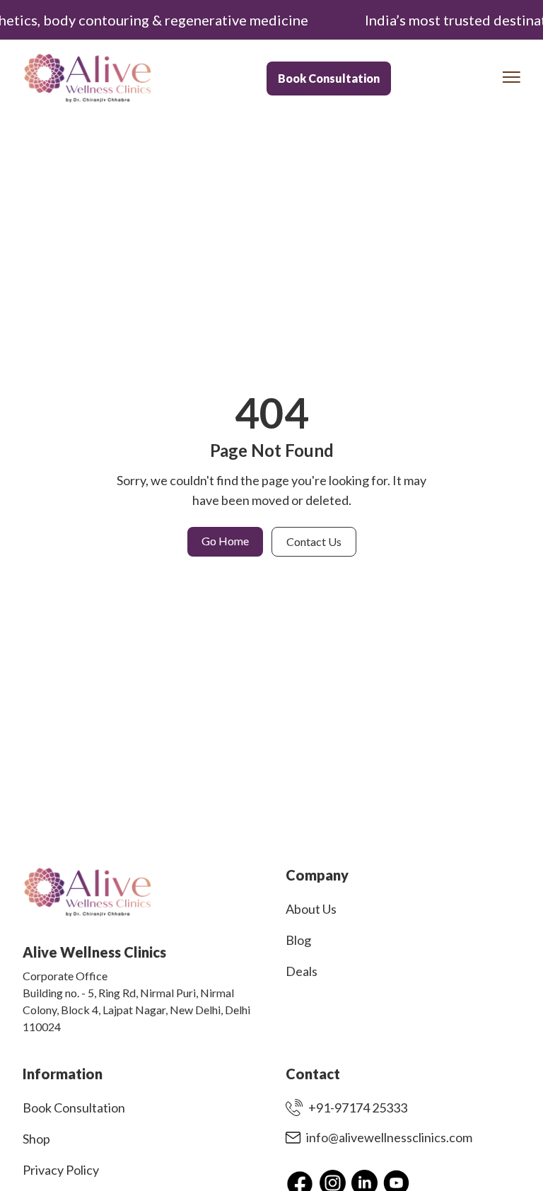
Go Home (225, 540)
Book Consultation (329, 78)
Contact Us (313, 541)
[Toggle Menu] (511, 77)
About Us (311, 909)
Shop (36, 1138)
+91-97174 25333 (357, 1107)
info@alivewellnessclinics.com (389, 1137)
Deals (301, 971)
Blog (298, 940)
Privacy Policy (61, 1170)
